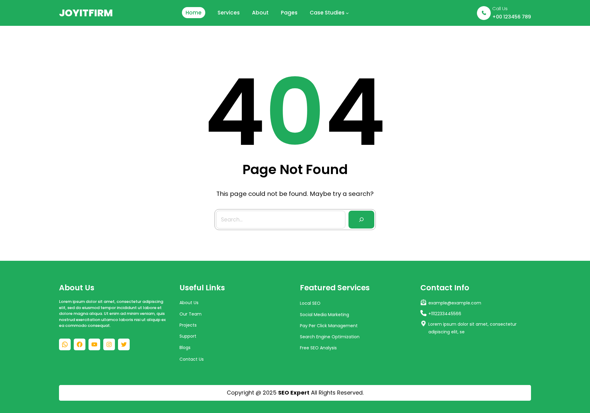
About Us (189, 303)
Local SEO (310, 303)
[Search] (361, 219)
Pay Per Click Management (329, 326)
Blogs (185, 347)
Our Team (190, 314)
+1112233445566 (444, 314)
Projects (188, 325)
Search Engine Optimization (330, 337)
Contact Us (191, 359)
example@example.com (454, 303)
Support (187, 336)
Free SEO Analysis (318, 348)
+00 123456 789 (511, 16)
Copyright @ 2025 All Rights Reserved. (295, 392)
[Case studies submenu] (347, 12)
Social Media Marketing (324, 315)
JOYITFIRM (86, 13)
